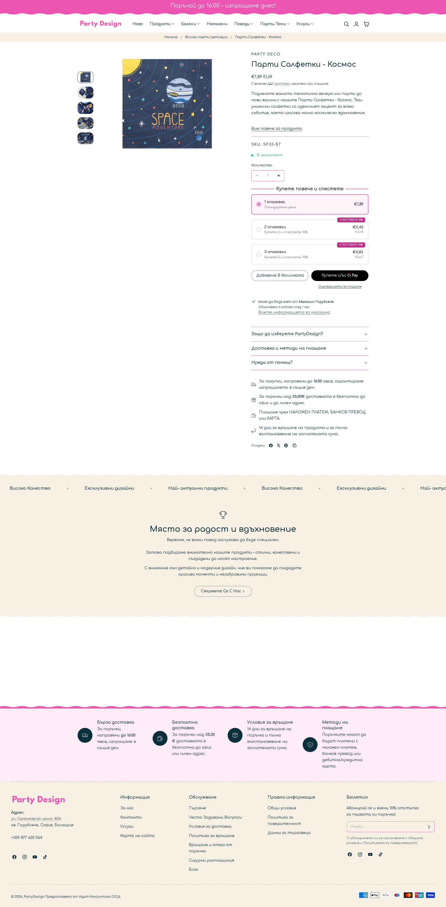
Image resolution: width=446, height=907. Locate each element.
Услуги (126, 826)
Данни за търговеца (289, 833)
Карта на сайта (137, 835)
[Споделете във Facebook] (271, 445)
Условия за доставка (210, 826)
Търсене (197, 808)
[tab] (85, 77)
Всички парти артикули (206, 37)
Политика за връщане (212, 835)
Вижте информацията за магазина (294, 312)
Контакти (131, 817)
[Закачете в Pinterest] (286, 445)
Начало (171, 37)
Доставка (282, 83)
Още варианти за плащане (339, 286)
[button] (346, 24)
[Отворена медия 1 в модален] (229, 60)
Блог (193, 869)
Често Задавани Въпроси (215, 817)
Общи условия (282, 808)
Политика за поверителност (284, 820)
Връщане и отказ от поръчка (210, 848)
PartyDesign (34, 896)
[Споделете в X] (278, 445)
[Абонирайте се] (429, 827)
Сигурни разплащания (211, 860)
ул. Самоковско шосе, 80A (36, 819)
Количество (261, 165)
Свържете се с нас (221, 591)
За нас (127, 808)
